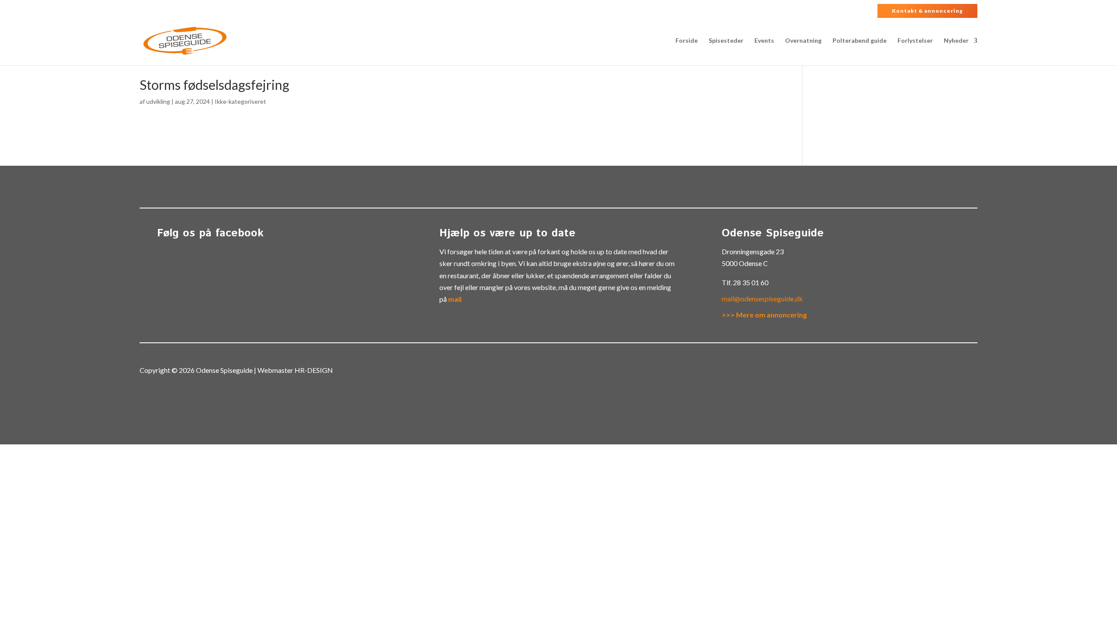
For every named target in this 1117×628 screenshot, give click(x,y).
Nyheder (956, 41)
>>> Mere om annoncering (764, 315)
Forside (686, 41)
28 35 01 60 (750, 282)
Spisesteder (726, 41)
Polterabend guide (860, 41)
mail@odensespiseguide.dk (762, 298)
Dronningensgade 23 (753, 251)
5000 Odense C (745, 263)
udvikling (158, 101)
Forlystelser (915, 41)
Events (764, 41)
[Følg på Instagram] (974, 371)
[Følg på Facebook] (956, 371)
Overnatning (803, 41)
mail (455, 299)
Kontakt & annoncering (927, 10)
